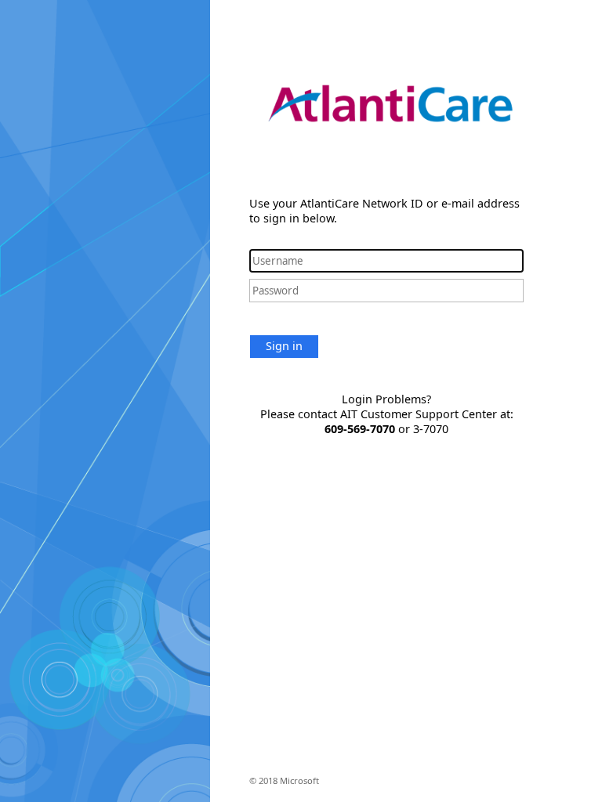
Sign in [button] (284, 345)
